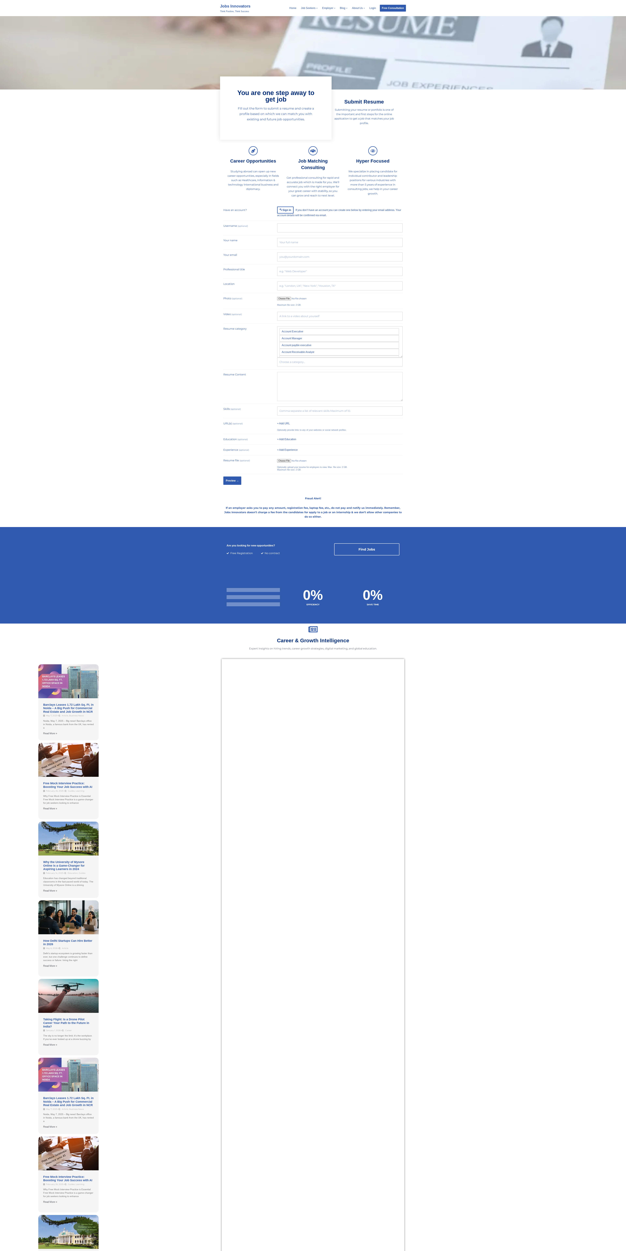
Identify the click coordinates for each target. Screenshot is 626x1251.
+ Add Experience (287, 449)
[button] (317, 8)
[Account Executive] (339, 331)
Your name (230, 240)
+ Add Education (286, 439)
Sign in (287, 210)
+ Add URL (283, 423)
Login (372, 8)
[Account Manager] (339, 338)
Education (235, 439)
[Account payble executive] (339, 345)
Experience (236, 449)
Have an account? (235, 210)
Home (292, 8)
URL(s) (233, 423)
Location (229, 283)
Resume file (236, 460)
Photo (232, 298)
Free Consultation (393, 8)
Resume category (235, 328)
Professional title (234, 269)
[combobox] (340, 362)
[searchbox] (340, 362)
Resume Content (234, 374)
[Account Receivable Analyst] (339, 352)
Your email (230, 254)
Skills (232, 408)
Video (232, 314)
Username (235, 225)
